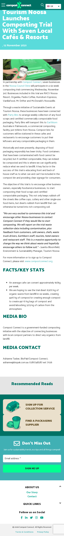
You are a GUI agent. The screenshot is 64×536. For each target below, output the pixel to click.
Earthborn (52, 122)
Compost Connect (32, 82)
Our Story (32, 492)
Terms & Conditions (24, 532)
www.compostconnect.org (39, 261)
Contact (32, 496)
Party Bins (13, 115)
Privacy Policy (43, 532)
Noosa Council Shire (19, 86)
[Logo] (18, 4)
